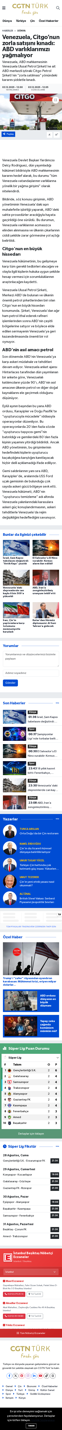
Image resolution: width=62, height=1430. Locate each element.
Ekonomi (31, 1386)
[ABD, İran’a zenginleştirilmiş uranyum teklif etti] (46, 577)
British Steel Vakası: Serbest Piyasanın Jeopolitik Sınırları (37, 900)
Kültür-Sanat (47, 1390)
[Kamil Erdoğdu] (10, 848)
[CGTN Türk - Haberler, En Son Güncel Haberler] (31, 8)
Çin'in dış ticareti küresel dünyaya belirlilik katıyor (35, 850)
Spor (32, 729)
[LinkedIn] (34, 1376)
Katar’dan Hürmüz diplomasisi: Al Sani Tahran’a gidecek (44, 623)
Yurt (20, 1390)
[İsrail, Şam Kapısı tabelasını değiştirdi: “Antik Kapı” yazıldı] (16, 547)
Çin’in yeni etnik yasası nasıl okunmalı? (37, 883)
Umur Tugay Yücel (32, 860)
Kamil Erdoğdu (30, 844)
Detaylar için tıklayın (31, 1133)
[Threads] (53, 1376)
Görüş (31, 1390)
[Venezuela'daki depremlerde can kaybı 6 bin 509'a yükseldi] (16, 577)
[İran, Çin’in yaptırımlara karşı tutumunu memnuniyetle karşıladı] (16, 610)
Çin (32, 21)
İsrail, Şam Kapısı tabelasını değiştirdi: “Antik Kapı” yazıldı (16, 561)
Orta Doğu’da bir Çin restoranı (39, 833)
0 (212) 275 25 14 (15, 1294)
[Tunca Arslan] (10, 831)
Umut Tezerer (29, 877)
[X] (15, 1376)
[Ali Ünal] (10, 898)
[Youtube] (40, 1376)
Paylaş (10, 134)
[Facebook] (9, 1376)
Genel (9, 1386)
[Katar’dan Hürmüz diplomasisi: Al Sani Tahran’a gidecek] (46, 610)
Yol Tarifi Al (36, 1294)
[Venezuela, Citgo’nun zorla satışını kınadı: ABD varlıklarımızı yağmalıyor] (31, 112)
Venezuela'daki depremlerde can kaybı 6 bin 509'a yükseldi (43, 788)
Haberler (7, 31)
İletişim (9, 1398)
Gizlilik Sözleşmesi (40, 1394)
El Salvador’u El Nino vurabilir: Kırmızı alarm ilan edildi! (45, 561)
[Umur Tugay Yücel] (10, 864)
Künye (22, 1398)
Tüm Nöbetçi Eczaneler (32, 1333)
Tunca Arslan (29, 829)
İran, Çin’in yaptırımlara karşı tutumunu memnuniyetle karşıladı (13, 626)
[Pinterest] (22, 1376)
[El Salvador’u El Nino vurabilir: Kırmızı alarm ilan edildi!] (46, 547)
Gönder (10, 682)
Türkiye (21, 21)
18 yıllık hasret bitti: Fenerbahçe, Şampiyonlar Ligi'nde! (41, 771)
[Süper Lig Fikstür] (57, 1146)
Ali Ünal (25, 894)
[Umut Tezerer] (10, 881)
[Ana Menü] (4, 8)
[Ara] (58, 8)
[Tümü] (57, 703)
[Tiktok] (46, 1376)
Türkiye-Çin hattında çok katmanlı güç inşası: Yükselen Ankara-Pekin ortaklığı (38, 867)
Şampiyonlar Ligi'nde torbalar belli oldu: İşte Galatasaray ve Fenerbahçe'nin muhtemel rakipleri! (42, 737)
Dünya (7, 21)
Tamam (31, 1426)
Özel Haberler (49, 21)
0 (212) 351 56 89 (15, 1316)
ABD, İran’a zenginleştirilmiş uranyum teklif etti (44, 591)
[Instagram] (28, 1376)
